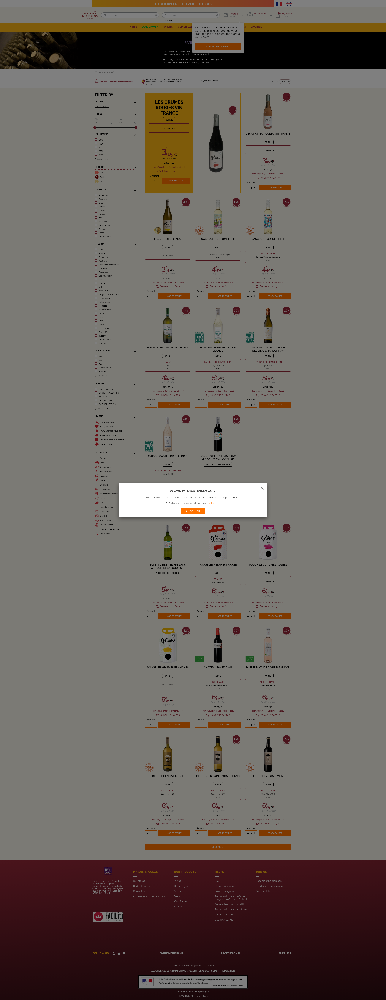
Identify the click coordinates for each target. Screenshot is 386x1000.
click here (214, 503)
